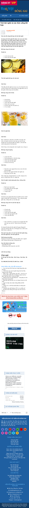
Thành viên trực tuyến (13, 373)
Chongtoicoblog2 (17, 377)
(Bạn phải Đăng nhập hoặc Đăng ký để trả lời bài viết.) (18, 323)
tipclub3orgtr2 (13, 381)
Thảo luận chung (14, 444)
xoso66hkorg (8, 380)
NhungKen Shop (14, 478)
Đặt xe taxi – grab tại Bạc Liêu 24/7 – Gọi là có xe (15, 273)
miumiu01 (19, 376)
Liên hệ (19, 506)
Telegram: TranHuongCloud (15, 499)
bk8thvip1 (14, 376)
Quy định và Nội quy (12, 506)
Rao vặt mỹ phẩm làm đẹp (14, 467)
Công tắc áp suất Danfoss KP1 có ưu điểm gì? (14, 288)
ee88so (14, 384)
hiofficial (7, 381)
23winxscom (8, 376)
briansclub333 (8, 384)
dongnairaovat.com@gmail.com (15, 492)
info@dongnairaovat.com (15, 490)
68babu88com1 (9, 382)
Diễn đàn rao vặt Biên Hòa (14, 504)
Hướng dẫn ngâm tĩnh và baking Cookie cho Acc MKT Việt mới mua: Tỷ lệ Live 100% (14, 275)
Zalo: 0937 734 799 (15, 498)
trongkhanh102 (10, 30)
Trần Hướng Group (14, 479)
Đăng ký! (14, 328)
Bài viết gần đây (18, 19)
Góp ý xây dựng (14, 442)
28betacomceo (8, 377)
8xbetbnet (19, 382)
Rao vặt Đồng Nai (15, 496)
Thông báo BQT (14, 440)
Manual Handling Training (11, 378)
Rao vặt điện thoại (14, 469)
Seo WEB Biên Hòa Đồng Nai (14, 475)
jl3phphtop (18, 384)
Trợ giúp (24, 506)
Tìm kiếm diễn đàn (6, 19)
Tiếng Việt (5, 506)
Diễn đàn (4, 15)
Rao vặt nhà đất (14, 466)
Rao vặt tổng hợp (14, 464)
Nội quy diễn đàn (14, 441)
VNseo (14, 382)
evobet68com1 (8, 385)
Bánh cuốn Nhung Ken (14, 477)
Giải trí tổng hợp (14, 470)
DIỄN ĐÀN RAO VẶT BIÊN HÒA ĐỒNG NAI (14, 418)
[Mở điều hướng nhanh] (26, 412)
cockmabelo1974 (16, 380)
